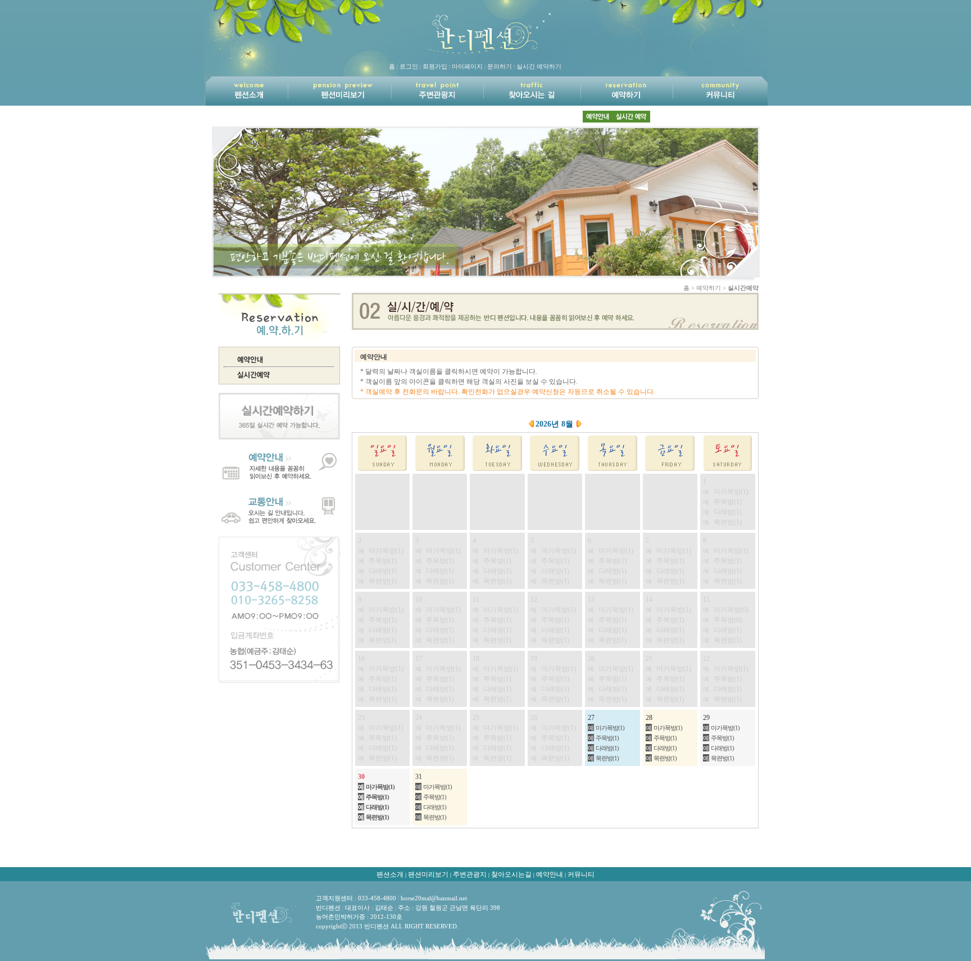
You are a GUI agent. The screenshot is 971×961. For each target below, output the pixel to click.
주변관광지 (470, 874)
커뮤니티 (581, 874)
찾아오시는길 (511, 874)
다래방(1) (607, 748)
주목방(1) (607, 738)
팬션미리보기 (428, 874)
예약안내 (549, 874)
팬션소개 (389, 874)
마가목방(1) (610, 727)
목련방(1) (607, 758)
